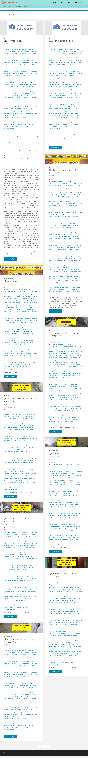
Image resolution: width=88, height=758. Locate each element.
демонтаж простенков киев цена (24, 91)
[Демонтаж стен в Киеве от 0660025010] (66, 442)
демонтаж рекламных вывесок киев (27, 93)
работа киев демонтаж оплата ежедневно (23, 124)
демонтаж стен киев (28, 102)
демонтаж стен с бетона (58, 263)
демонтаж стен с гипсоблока (73, 263)
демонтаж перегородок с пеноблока (58, 238)
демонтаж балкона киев (12, 49)
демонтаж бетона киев (10, 51)
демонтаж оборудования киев (21, 80)
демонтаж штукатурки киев (67, 278)
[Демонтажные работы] (21, 28)
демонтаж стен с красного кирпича (72, 267)
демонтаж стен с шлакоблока (61, 271)
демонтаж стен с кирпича (55, 267)
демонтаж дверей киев (29, 58)
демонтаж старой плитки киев (12, 97)
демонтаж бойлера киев (24, 53)
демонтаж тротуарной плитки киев (73, 274)
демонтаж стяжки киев (10, 106)
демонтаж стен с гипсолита (56, 265)
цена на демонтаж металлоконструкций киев (63, 294)
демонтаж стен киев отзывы (12, 104)
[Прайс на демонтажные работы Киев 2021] (66, 159)
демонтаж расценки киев (11, 93)
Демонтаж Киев (12, 281)
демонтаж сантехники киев (27, 95)
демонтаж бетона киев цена (24, 51)
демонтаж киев (16, 67)
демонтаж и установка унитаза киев (19, 64)
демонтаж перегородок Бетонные (58, 216)
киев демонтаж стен (26, 119)
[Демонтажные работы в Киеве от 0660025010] (66, 322)
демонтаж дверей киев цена (12, 60)
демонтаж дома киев (25, 60)
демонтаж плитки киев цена (12, 89)
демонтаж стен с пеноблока (56, 269)
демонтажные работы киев (68, 280)
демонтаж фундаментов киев (67, 276)
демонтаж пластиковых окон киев (13, 86)
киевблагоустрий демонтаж (12, 122)
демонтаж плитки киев (28, 86)
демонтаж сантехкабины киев (12, 95)
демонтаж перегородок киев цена (28, 84)
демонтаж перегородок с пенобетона (68, 236)
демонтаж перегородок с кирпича (70, 232)
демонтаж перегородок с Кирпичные (58, 234)
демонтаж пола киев (10, 91)
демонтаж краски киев (25, 71)
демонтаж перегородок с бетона (65, 225)
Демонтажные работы (15, 40)
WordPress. (83, 753)
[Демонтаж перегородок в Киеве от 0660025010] (21, 628)
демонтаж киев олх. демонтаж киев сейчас (15, 69)
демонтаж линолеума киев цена (13, 78)
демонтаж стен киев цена (26, 104)
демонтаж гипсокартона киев (14, 58)
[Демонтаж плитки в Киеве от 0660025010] (66, 562)
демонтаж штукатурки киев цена (21, 113)
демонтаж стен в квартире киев (24, 100)
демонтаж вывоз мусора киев (19, 56)
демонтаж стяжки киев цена (24, 106)
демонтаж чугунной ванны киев (22, 111)
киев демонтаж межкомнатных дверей (23, 117)
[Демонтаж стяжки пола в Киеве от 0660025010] (21, 387)
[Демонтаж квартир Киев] (66, 28)
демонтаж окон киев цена (14, 82)
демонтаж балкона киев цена (26, 49)
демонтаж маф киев (26, 78)
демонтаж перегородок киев (12, 84)
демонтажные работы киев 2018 (19, 115)
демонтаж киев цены (14, 71)
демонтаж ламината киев (16, 73)
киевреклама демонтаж (25, 122)
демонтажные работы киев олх (67, 282)
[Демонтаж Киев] (21, 270)
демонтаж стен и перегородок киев (14, 102)
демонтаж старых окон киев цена (28, 97)
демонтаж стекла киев (10, 100)
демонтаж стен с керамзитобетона (73, 265)
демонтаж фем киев (22, 108)
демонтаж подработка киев (26, 89)
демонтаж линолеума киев (26, 75)
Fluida (77, 753)
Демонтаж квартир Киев (61, 40)
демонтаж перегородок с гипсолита (65, 230)
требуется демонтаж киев (11, 126)
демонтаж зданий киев (22, 62)
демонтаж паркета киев (27, 82)
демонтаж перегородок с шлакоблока (63, 241)
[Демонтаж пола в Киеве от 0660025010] (21, 507)
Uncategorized (9, 38)
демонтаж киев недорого (27, 67)
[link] (84, 2)
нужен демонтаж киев (73, 289)
